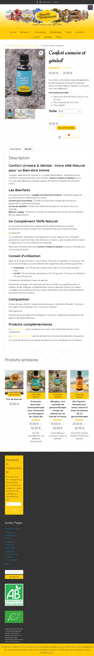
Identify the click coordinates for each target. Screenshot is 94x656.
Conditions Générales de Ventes (11, 535)
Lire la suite (14, 394)
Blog (7, 563)
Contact (36, 37)
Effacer (61, 116)
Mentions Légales (12, 528)
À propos (48, 37)
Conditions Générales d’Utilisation (10, 545)
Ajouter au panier (66, 128)
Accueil (13, 32)
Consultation (40, 32)
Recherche (14, 577)
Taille (53, 111)
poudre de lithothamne (21, 336)
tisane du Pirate (18, 329)
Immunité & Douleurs (31, 45)
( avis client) (65, 67)
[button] (41, 53)
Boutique (24, 32)
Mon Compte (46, 2)
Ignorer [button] (51, 652)
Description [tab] (15, 149)
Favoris (55, 2)
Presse (68, 32)
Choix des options (36, 395)
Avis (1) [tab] (28, 149)
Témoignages (56, 32)
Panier (58, 37)
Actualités (79, 32)
